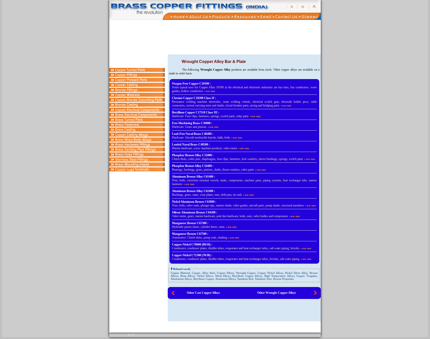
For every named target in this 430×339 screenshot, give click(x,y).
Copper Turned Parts (245, 53)
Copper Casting (306, 53)
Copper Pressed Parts (286, 53)
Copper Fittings (265, 53)
